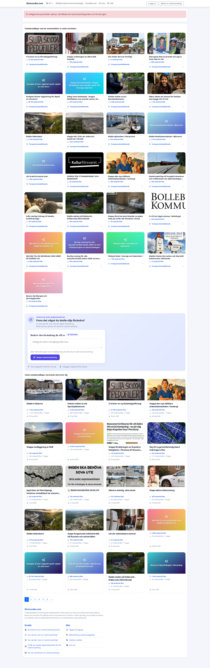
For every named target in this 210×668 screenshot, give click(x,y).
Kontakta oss (91, 3)
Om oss (102, 3)
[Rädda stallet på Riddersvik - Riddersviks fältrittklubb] (85, 210)
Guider (28, 625)
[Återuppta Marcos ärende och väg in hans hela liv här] (166, 51)
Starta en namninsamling (171, 3)
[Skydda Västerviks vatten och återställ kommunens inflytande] (166, 250)
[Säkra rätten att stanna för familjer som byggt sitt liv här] (166, 91)
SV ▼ (51, 3)
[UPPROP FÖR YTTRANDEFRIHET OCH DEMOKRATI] (85, 170)
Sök (111, 3)
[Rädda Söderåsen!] (44, 129)
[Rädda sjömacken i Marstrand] (125, 129)
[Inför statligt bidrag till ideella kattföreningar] (44, 210)
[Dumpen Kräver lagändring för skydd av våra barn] (44, 91)
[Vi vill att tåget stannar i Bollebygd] (166, 209)
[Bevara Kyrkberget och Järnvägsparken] (44, 290)
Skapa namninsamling (46, 357)
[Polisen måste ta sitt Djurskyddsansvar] (125, 91)
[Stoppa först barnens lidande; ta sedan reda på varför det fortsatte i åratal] (125, 210)
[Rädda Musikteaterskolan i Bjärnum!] (166, 129)
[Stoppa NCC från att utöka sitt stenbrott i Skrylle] (85, 130)
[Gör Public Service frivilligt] (125, 50)
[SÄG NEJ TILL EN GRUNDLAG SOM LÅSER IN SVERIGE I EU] (44, 250)
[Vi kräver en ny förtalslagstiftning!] (44, 50)
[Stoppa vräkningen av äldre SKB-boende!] (85, 51)
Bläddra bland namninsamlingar (69, 3)
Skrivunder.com (34, 3)
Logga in (152, 3)
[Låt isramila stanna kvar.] (44, 169)
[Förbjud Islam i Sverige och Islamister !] (125, 249)
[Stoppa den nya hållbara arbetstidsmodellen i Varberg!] (125, 170)
